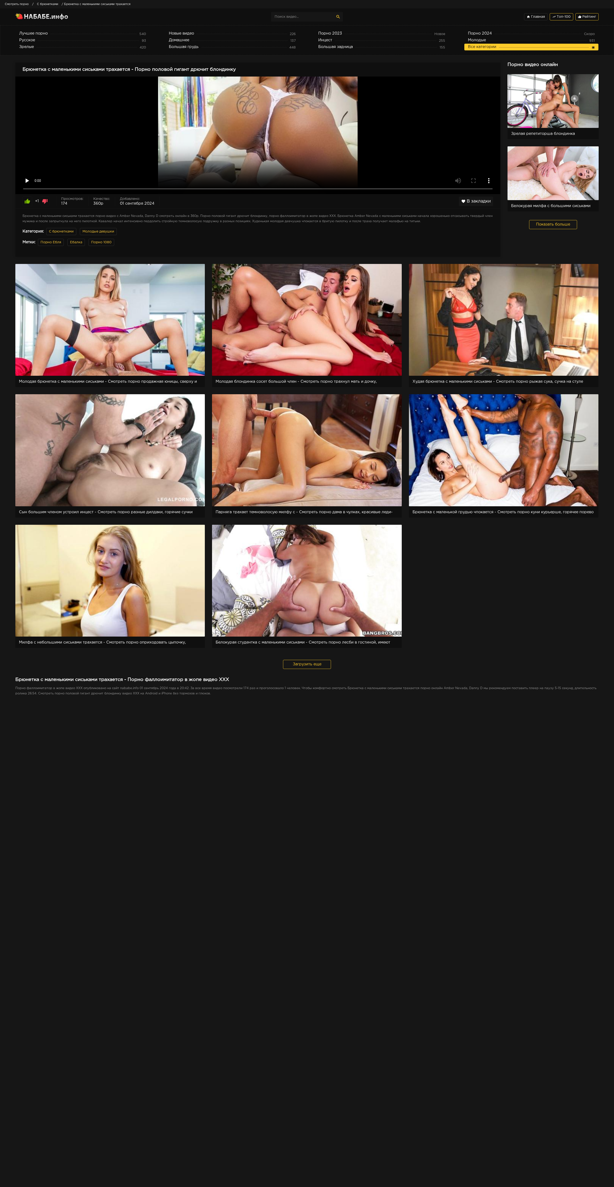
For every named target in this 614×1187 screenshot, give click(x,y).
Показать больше (553, 224)
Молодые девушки (98, 231)
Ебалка (76, 242)
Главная (536, 16)
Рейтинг (587, 16)
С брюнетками (61, 231)
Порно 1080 (101, 242)
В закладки (476, 201)
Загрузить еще (307, 664)
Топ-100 (561, 16)
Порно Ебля (51, 242)
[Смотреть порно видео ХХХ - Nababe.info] (57, 16)
